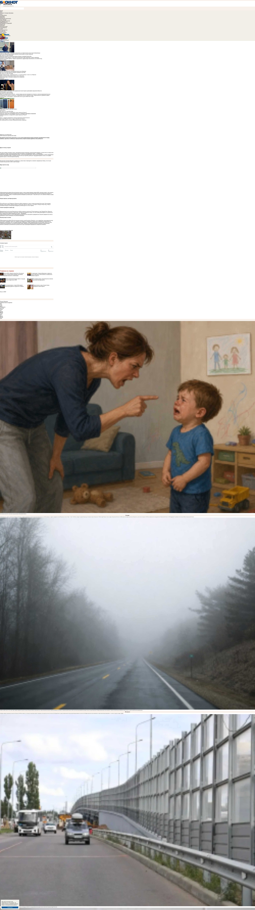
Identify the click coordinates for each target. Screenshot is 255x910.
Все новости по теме (4, 55)
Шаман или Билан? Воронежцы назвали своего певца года (12, 75)
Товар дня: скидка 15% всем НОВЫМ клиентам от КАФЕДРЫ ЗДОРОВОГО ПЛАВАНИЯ (18, 113)
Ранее (11, 250)
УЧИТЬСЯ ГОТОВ (6, 35)
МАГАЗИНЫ (6, 40)
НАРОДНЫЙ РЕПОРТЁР (5, 21)
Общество (2, 134)
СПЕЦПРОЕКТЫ (3, 27)
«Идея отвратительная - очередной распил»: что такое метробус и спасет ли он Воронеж (18, 74)
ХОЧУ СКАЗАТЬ (3, 32)
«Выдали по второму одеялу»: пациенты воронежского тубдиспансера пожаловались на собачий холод (21, 58)
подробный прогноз (4, 302)
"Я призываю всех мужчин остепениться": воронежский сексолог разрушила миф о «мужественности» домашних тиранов (24, 95)
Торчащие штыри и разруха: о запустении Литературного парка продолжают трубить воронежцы (19, 57)
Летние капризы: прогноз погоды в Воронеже (89, 710)
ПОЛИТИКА (2, 25)
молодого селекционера (9, 205)
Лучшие (6, 250)
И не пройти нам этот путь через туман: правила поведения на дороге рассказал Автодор (16, 710)
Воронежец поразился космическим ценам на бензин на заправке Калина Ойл (15, 56)
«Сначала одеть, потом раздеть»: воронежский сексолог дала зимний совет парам (17, 96)
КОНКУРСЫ (2, 17)
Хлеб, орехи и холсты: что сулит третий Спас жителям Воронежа (132, 710)
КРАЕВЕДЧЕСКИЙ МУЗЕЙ (5, 18)
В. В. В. (1, 115)
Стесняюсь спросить (4, 79)
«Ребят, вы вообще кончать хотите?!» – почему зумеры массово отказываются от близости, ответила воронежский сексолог (25, 94)
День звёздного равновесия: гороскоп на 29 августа (10, 713)
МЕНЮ (1, 10)
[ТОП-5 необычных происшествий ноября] (26, 235)
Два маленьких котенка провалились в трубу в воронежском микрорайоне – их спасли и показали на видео (103, 713)
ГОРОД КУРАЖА (3, 15)
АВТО (1, 12)
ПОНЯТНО (10, 907)
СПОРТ (1, 28)
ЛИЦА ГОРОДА (3, 19)
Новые (1, 250)
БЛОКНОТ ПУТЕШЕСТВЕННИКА (6, 13)
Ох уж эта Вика (3, 59)
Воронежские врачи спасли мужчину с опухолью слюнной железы (108, 710)
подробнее (10, 302)
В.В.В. (1, 14)
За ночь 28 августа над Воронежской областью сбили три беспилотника (68, 710)
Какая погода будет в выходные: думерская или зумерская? (12, 76)
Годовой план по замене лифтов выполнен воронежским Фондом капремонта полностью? (69, 713)
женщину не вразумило (22, 222)
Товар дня (2, 97)
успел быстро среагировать (38, 154)
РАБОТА (7, 34)
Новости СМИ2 (3, 291)
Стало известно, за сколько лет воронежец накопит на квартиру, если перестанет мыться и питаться (37, 713)
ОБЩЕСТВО (2, 24)
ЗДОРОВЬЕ (2, 16)
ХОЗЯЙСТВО (2, 31)
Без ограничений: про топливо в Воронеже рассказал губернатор (43, 710)
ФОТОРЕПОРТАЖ (3, 30)
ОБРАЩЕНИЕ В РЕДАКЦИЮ (6, 23)
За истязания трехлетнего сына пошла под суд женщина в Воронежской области (13, 513)
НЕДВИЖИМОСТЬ (4, 22)
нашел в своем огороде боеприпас (27, 192)
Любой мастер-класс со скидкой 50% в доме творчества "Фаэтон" (13, 112)
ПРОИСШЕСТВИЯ (3, 26)
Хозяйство (2, 78)
